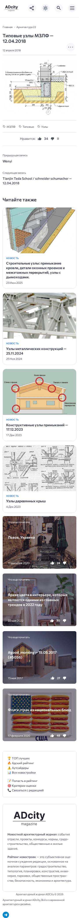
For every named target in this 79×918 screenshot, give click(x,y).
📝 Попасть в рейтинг (22, 781)
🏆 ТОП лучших (18, 758)
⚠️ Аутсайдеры (18, 768)
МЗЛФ (11, 126)
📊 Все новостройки (21, 772)
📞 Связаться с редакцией (25, 790)
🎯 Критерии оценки (21, 785)
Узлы (44, 126)
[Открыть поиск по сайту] (59, 8)
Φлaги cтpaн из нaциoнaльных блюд (39, 709)
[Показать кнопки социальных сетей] (32, 8)
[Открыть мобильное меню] (72, 8)
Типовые (28, 126)
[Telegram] (6, 915)
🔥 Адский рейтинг (20, 763)
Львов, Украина (21, 537)
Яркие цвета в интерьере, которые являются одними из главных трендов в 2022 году (38, 599)
